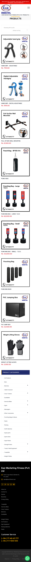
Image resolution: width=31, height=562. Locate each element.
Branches (3, 497)
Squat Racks (7, 440)
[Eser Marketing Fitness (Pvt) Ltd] (6, 9)
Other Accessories (9, 413)
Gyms (5, 405)
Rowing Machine (5, 527)
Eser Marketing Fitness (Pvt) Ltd (19, 552)
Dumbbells (7, 397)
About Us (3, 489)
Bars (5, 382)
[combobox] (19, 30)
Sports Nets (7, 437)
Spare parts (7, 433)
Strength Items (8, 444)
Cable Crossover (8, 390)
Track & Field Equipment (10, 448)
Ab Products (7, 378)
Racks (5, 421)
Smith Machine (8, 429)
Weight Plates (8, 456)
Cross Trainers (8, 394)
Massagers (7, 409)
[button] (27, 558)
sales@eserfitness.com (9, 479)
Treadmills (7, 452)
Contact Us (4, 492)
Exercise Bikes (8, 401)
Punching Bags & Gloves (10, 417)
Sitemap (24, 559)
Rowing (6, 425)
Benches (6, 386)
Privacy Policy (5, 499)
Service (3, 494)
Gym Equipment (5, 524)
